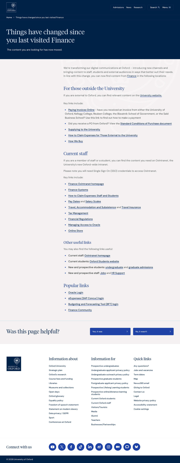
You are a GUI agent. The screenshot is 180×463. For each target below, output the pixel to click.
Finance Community (80, 310)
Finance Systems (78, 189)
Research (138, 7)
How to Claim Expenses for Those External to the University (103, 135)
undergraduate (114, 267)
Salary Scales (93, 201)
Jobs (103, 273)
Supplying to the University (84, 129)
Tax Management (78, 213)
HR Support (118, 273)
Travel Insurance (131, 207)
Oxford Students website (104, 261)
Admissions (118, 7)
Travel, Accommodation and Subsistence (92, 207)
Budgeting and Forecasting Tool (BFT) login (93, 304)
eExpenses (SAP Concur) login (86, 298)
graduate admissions (141, 267)
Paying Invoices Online (81, 109)
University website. (151, 95)
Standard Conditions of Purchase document (146, 123)
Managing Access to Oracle (84, 224)
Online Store (75, 230)
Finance (131, 75)
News (128, 7)
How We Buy (75, 141)
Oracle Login (75, 292)
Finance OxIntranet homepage (86, 183)
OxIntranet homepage (97, 255)
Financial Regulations (80, 219)
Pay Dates (74, 201)
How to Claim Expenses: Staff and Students (93, 195)
